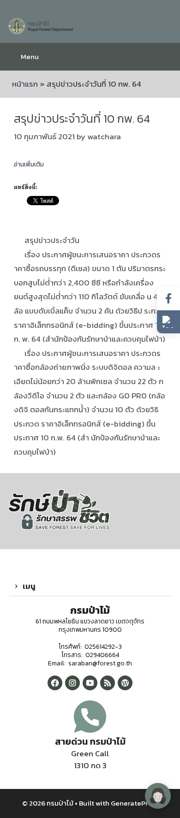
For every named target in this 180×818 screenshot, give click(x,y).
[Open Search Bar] (166, 57)
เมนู (29, 586)
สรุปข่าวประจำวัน (51, 240)
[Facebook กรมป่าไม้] (55, 683)
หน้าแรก (25, 84)
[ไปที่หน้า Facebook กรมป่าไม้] (168, 298)
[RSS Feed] (107, 683)
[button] (90, 586)
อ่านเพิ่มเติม (29, 164)
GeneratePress (134, 803)
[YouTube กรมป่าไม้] (90, 683)
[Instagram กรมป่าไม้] (72, 683)
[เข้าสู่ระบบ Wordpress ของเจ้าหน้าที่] (125, 683)
